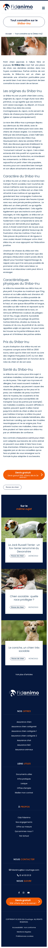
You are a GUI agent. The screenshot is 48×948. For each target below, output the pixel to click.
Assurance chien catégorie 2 (24, 735)
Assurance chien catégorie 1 (24, 731)
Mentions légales (24, 932)
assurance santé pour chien (31, 438)
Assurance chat (24, 740)
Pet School (24, 836)
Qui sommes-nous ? (24, 831)
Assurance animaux (24, 749)
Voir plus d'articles (24, 674)
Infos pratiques (24, 779)
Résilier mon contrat (24, 792)
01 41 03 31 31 (25, 875)
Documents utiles (24, 774)
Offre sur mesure (24, 826)
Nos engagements (24, 822)
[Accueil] (18, 7)
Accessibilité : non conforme (24, 927)
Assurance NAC (24, 745)
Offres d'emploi (24, 788)
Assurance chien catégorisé (24, 726)
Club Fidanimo (24, 817)
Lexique (24, 783)
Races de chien (12, 487)
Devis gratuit (23, 475)
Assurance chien (24, 722)
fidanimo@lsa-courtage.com (25, 870)
